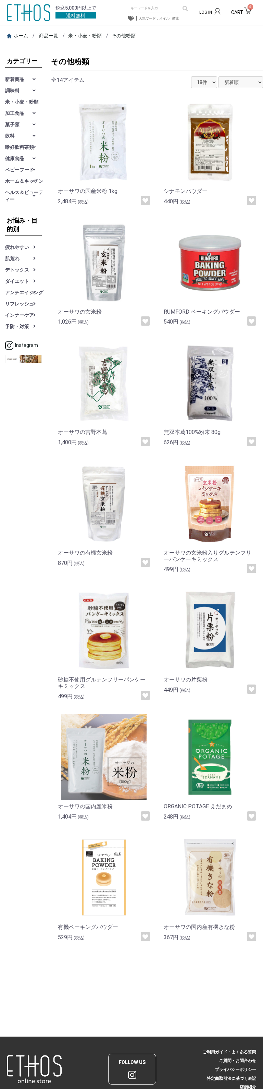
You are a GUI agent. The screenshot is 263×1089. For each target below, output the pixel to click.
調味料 (12, 90)
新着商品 (14, 79)
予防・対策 (17, 326)
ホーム (21, 35)
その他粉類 (124, 35)
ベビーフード (19, 169)
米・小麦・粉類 (85, 35)
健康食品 (14, 158)
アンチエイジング (24, 292)
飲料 (10, 135)
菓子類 (12, 124)
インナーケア (19, 315)
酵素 (175, 18)
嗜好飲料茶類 (19, 147)
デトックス (17, 270)
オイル (164, 18)
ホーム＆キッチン (24, 181)
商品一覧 (48, 35)
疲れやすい (17, 247)
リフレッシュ (19, 303)
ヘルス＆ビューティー (24, 196)
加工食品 (14, 113)
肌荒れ (12, 258)
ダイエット (17, 281)
